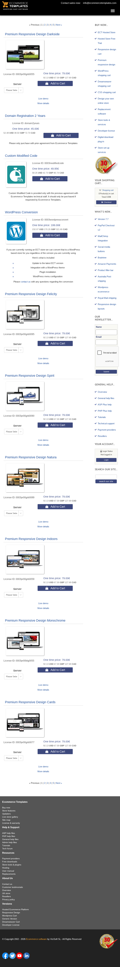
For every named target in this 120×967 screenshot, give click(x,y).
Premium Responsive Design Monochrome (35, 620)
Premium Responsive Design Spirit (29, 375)
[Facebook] (5, 955)
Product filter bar (105, 270)
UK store (6, 893)
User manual (8, 871)
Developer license (106, 130)
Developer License (10, 925)
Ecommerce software (36, 939)
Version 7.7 (103, 219)
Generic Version (9, 919)
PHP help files (8, 836)
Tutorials (102, 417)
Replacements (9, 874)
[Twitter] (12, 955)
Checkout (107, 202)
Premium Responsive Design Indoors (31, 539)
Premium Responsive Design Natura (30, 457)
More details (43, 103)
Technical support (106, 423)
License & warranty (11, 823)
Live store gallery (10, 817)
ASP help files (8, 833)
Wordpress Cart (9, 915)
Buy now (6, 807)
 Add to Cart (55, 83)
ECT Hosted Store (106, 32)
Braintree (102, 257)
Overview (102, 392)
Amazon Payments (107, 264)
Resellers (102, 436)
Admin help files (9, 842)
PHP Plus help (105, 411)
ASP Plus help (105, 404)
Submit (106, 372)
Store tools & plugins (11, 865)
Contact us (7, 884)
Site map (6, 820)
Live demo (43, 98)
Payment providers (107, 430)
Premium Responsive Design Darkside (32, 34)
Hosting (5, 868)
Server (17, 84)
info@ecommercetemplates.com (99, 3)
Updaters (6, 814)
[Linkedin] (26, 955)
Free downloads (9, 861)
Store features (8, 810)
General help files (106, 398)
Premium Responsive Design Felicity (31, 294)
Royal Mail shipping (107, 298)
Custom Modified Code (21, 156)
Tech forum (7, 848)
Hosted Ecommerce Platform (15, 909)
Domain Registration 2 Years (25, 116)
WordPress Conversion (21, 212)
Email (99, 337)
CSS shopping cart (107, 92)
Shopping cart (108, 190)
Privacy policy (8, 899)
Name (99, 327)
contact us (26, 281)
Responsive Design (11, 912)
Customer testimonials (12, 887)
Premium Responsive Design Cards (30, 702)
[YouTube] (19, 955)
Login (106, 460)
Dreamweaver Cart (11, 922)
